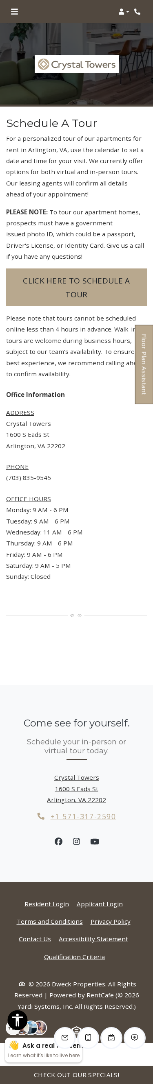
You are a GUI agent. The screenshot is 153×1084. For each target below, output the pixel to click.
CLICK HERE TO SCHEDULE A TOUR (76, 287)
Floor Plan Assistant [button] (144, 369)
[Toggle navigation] (14, 12)
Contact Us (35, 939)
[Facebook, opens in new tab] (59, 841)
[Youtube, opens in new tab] (94, 841)
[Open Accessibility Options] (17, 1022)
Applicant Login (100, 903)
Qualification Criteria (74, 956)
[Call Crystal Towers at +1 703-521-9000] (138, 12)
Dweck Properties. (79, 984)
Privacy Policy (111, 921)
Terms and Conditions (50, 921)
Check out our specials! (76, 1075)
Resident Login (46, 903)
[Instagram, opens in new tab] (77, 841)
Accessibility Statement (93, 938)
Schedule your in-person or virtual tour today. (76, 746)
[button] (124, 12)
